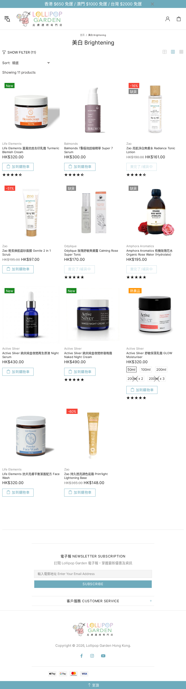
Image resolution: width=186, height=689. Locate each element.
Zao (129, 143)
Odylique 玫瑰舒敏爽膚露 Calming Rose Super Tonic (91, 252)
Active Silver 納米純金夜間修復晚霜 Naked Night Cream (88, 355)
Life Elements (12, 143)
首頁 (82, 35)
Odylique (70, 246)
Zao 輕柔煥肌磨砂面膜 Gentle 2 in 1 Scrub (26, 252)
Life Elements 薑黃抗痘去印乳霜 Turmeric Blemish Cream (30, 150)
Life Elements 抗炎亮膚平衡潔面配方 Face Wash (31, 476)
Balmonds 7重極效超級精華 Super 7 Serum (88, 150)
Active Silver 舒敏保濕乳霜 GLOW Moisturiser (149, 355)
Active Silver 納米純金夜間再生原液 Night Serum (30, 355)
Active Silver (11, 348)
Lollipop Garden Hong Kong (39, 19)
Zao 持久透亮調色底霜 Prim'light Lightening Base (86, 476)
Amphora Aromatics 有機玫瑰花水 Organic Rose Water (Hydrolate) (149, 252)
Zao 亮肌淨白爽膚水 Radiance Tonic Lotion (150, 150)
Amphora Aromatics (140, 246)
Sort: (6, 63)
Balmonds (71, 143)
